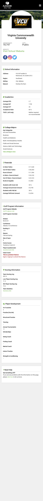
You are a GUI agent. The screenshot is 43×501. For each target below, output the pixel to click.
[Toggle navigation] (40, 5)
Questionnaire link (8, 250)
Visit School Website (13, 51)
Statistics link (7, 291)
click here (10, 377)
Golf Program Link (8, 211)
